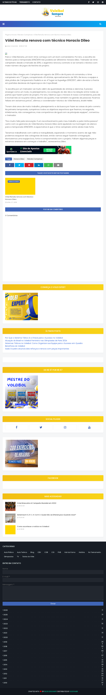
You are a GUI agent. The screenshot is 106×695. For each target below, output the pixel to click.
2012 (53, 673)
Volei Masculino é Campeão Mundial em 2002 (36, 503)
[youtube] (89, 427)
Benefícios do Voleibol (15, 346)
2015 (53, 660)
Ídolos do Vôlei (28, 556)
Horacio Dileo (19, 159)
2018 (53, 646)
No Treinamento (94, 552)
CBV (39, 552)
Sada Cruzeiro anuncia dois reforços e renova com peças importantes (37, 348)
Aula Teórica (22, 552)
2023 (53, 624)
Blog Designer (50, 691)
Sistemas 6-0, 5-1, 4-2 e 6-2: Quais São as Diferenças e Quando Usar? (46, 515)
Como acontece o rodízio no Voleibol (33, 526)
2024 (53, 619)
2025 (53, 614)
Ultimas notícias (10, 2)
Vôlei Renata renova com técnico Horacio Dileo (19, 198)
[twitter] (93, 2)
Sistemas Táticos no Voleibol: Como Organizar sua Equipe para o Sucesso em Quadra (43, 343)
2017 (53, 651)
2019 (53, 642)
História (82, 552)
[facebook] (88, 2)
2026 (53, 610)
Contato (36, 2)
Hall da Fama (70, 552)
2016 (53, 655)
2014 (53, 664)
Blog (32, 552)
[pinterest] (102, 2)
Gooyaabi (74, 691)
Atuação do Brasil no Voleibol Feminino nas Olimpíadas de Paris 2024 (36, 340)
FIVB (59, 552)
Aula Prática (9, 552)
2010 (53, 683)
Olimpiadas (8, 556)
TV (18, 556)
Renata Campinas (25, 35)
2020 (53, 637)
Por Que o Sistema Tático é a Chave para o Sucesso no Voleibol (34, 338)
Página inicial (10, 35)
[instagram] (98, 2)
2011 (53, 678)
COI (52, 552)
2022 (53, 628)
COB (46, 552)
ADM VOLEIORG (12, 46)
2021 (53, 633)
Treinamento (24, 2)
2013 (53, 669)
